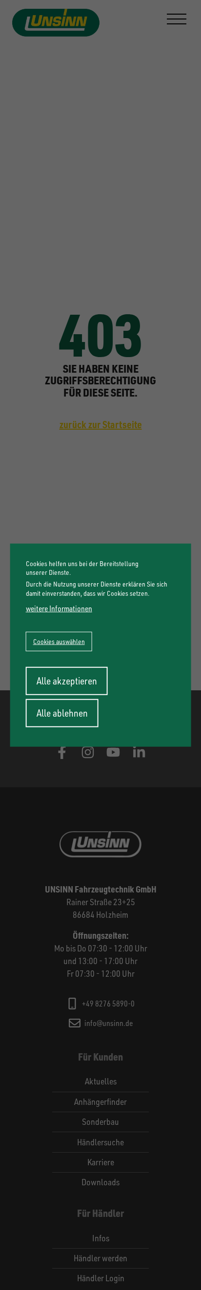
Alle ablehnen (62, 712)
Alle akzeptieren (67, 680)
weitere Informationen (59, 608)
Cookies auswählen (59, 641)
